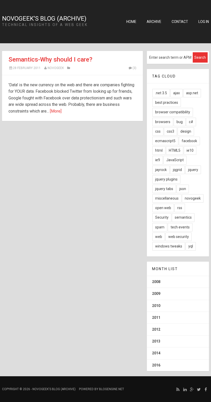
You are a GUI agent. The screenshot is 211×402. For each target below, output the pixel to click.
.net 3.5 (161, 93)
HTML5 (174, 150)
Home (131, 22)
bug (180, 122)
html (159, 150)
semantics (183, 217)
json (182, 189)
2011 (156, 317)
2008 (156, 282)
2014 (156, 353)
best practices (166, 102)
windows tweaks (168, 246)
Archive (154, 22)
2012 (156, 329)
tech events (180, 227)
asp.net (192, 93)
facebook (189, 141)
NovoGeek (56, 68)
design (185, 131)
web (158, 237)
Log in (203, 22)
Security (162, 217)
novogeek (193, 198)
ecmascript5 (165, 141)
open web (163, 208)
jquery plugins (166, 179)
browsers (162, 122)
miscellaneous (167, 198)
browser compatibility (172, 112)
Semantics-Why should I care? (50, 59)
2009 (156, 294)
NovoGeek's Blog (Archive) (44, 18)
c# (191, 122)
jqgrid (177, 170)
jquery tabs (164, 189)
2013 (156, 341)
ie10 (190, 150)
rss (179, 208)
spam (159, 227)
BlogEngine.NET (111, 389)
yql (190, 246)
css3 (170, 131)
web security (178, 237)
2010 (156, 306)
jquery (193, 170)
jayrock (161, 170)
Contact (180, 22)
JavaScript (175, 160)
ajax (176, 93)
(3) (134, 68)
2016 (156, 365)
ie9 (157, 160)
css (158, 131)
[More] (55, 111)
